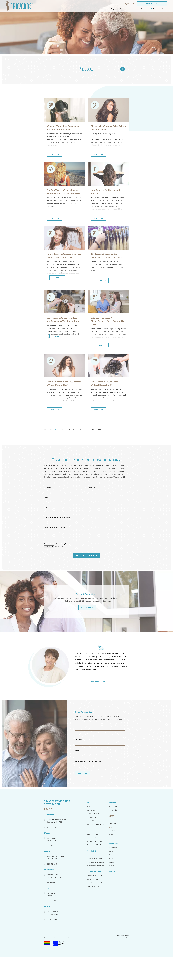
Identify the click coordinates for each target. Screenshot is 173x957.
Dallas (111, 851)
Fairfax (111, 855)
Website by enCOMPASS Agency (121, 937)
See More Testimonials (101, 682)
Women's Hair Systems (94, 875)
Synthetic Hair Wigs (93, 817)
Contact (164, 9)
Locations (156, 9)
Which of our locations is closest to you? (57, 517)
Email (45, 507)
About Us (112, 820)
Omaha (111, 862)
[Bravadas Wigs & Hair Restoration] (19, 6)
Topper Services (92, 834)
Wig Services (90, 810)
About (150, 9)
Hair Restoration (134, 9)
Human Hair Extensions (94, 858)
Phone (46, 497)
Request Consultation (86, 556)
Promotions (113, 834)
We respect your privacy (113, 719)
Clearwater (113, 848)
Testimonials (113, 838)
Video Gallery (113, 810)
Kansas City (113, 858)
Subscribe (82, 773)
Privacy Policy (120, 935)
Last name (92, 487)
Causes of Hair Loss (93, 886)
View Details (87, 608)
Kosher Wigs (90, 821)
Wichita (111, 866)
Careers (112, 830)
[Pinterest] (52, 809)
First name (47, 487)
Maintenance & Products (95, 824)
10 (88, 430)
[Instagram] (49, 809)
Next (94, 430)
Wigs (108, 9)
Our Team (112, 823)
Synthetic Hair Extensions (95, 862)
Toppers (114, 9)
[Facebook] (44, 809)
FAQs (88, 806)
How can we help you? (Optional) (54, 527)
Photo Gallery (114, 806)
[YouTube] (47, 809)
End (99, 430)
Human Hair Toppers (93, 838)
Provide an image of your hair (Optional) (56, 544)
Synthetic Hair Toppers (94, 841)
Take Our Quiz (152, 3)
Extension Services (92, 855)
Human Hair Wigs (92, 813)
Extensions (122, 9)
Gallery (143, 9)
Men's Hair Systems (93, 879)
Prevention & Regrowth (94, 883)
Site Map (127, 935)
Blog (110, 827)
